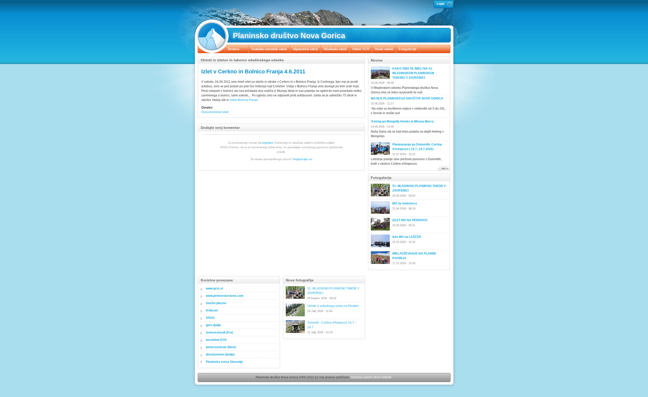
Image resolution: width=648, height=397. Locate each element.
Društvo (233, 49)
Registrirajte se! (302, 159)
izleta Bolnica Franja (244, 100)
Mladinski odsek (335, 49)
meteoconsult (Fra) (219, 332)
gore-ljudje (213, 325)
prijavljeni (267, 142)
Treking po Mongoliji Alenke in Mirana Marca (402, 121)
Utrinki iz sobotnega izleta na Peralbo (333, 306)
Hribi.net (212, 310)
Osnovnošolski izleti (215, 112)
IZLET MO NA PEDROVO (409, 220)
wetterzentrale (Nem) (221, 347)
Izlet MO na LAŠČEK (406, 237)
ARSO (210, 318)
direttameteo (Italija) (220, 354)
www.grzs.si (214, 288)
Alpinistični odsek (305, 49)
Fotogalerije (407, 49)
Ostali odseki (384, 49)
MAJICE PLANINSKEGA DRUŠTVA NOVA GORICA (407, 98)
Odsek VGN (360, 49)
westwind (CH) (216, 340)
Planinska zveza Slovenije (224, 362)
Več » (444, 168)
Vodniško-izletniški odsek (269, 49)
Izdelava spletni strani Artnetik (371, 377)
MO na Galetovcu (404, 203)
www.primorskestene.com (225, 296)
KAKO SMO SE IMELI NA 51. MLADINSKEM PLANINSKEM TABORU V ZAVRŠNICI (413, 73)
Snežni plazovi (216, 303)
